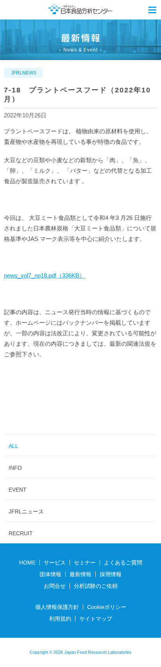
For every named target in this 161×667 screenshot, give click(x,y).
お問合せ (55, 586)
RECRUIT (21, 533)
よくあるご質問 (123, 562)
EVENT (18, 490)
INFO (15, 468)
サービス (55, 562)
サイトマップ (95, 619)
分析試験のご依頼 (96, 586)
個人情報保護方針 (57, 607)
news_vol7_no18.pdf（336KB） (44, 275)
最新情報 (80, 574)
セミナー (85, 562)
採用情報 (111, 574)
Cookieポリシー (106, 607)
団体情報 (50, 574)
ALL (13, 446)
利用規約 (60, 619)
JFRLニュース (26, 511)
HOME (27, 562)
